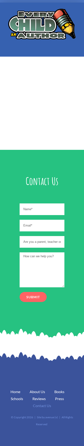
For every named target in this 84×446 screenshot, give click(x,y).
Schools (17, 398)
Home (15, 391)
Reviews (39, 398)
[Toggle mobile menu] (75, 49)
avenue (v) (51, 417)
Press (59, 398)
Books (59, 391)
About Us (37, 391)
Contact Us (42, 405)
